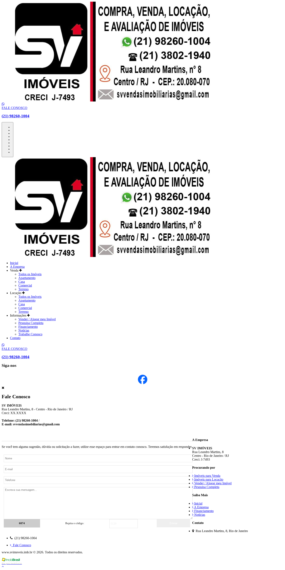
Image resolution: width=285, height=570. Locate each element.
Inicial (14, 263)
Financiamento (28, 326)
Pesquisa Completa (30, 323)
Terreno (23, 289)
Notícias (23, 330)
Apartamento (26, 278)
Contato (15, 338)
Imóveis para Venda (206, 475)
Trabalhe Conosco (30, 334)
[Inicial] (108, 100)
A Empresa (17, 266)
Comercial (25, 285)
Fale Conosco (21, 545)
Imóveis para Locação (208, 479)
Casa (21, 281)
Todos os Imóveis (30, 274)
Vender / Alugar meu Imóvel (37, 319)
